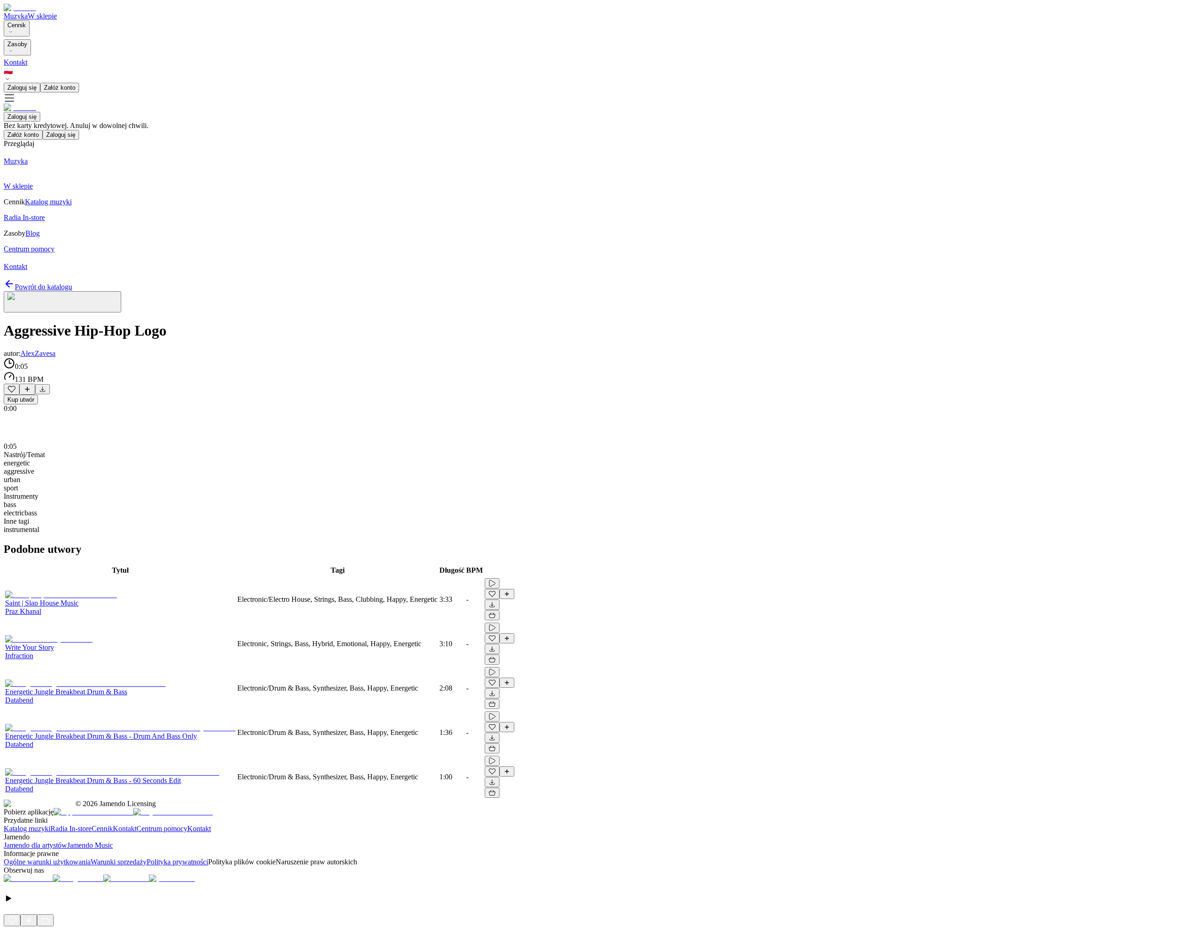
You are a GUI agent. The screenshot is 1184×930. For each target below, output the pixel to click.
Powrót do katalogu (43, 287)
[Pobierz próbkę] (42, 389)
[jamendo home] (20, 8)
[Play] (62, 301)
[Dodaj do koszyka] (492, 615)
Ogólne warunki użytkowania (47, 862)
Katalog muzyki (27, 828)
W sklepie (42, 16)
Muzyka (16, 16)
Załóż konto (59, 87)
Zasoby (17, 44)
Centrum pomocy (161, 828)
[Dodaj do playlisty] (27, 389)
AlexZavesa (38, 353)
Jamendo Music (90, 845)
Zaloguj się (22, 87)
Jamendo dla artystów (35, 845)
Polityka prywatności (177, 862)
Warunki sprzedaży (119, 862)
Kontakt (15, 62)
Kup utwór (20, 399)
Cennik (16, 25)
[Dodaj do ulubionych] (11, 389)
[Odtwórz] (492, 583)
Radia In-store (71, 828)
